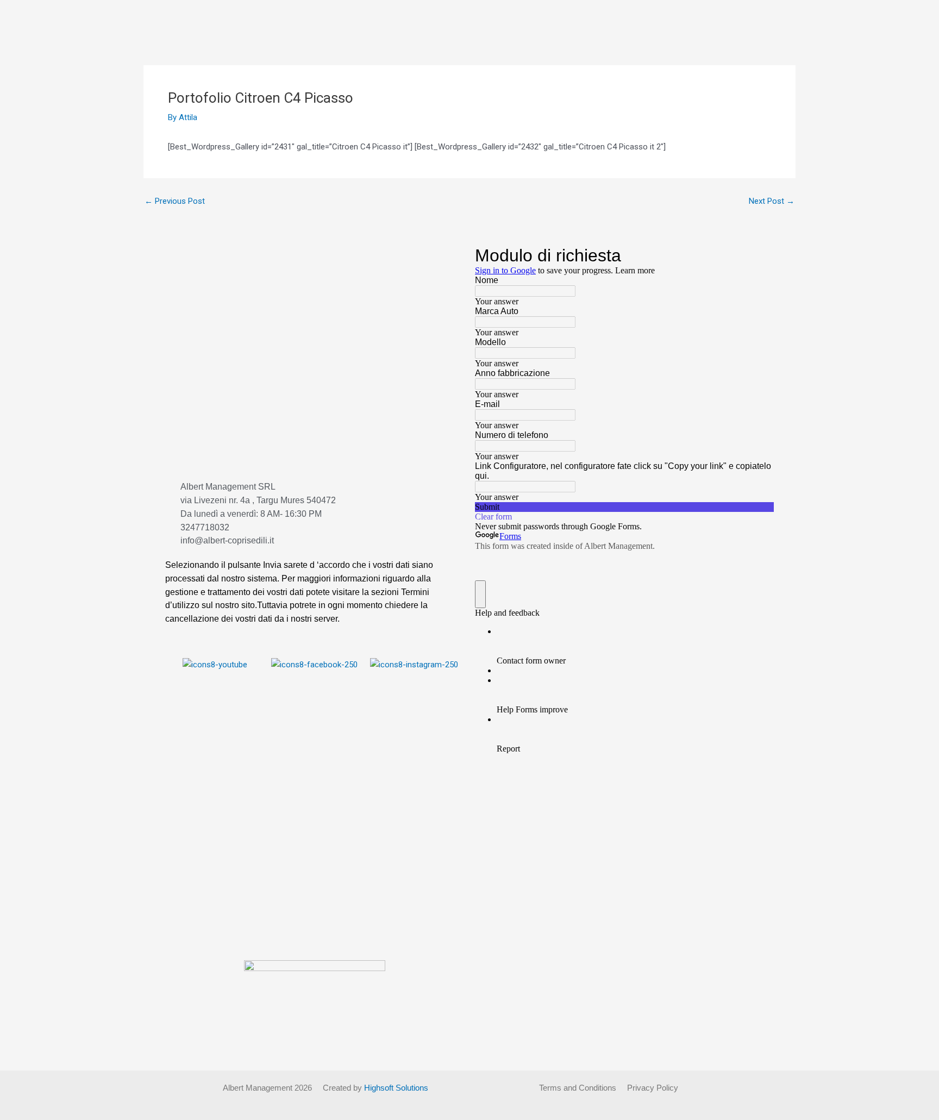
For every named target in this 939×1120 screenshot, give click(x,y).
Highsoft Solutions (396, 1087)
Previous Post (175, 201)
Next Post (771, 201)
